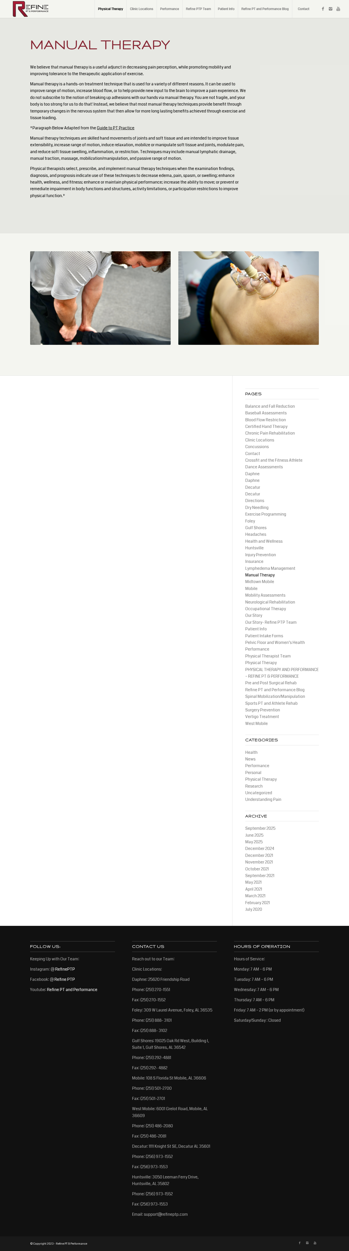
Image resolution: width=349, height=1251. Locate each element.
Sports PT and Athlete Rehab (271, 703)
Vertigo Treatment (262, 717)
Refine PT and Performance (72, 990)
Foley (250, 521)
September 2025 (260, 828)
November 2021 (259, 862)
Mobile (251, 589)
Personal (253, 773)
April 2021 (253, 889)
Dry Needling (257, 507)
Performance (257, 649)
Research (254, 786)
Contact (252, 454)
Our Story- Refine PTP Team (271, 622)
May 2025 (254, 842)
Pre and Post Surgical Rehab (271, 683)
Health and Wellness (264, 541)
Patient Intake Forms (264, 636)
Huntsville (254, 548)
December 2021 (259, 855)
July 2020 (253, 909)
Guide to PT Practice (115, 128)
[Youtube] (338, 9)
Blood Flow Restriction (265, 420)
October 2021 (257, 869)
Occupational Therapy (265, 609)
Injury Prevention (260, 555)
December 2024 (259, 848)
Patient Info (256, 629)
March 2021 (255, 896)
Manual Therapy (260, 575)
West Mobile (256, 723)
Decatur (252, 487)
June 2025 (254, 835)
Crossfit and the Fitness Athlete (274, 460)
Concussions (257, 447)
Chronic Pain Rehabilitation (270, 433)
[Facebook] (323, 9)
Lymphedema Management (270, 568)
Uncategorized (258, 793)
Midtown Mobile (259, 582)
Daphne (252, 474)
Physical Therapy (261, 663)
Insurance (254, 561)
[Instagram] (330, 9)
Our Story (253, 615)
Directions (254, 501)
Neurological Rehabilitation (270, 602)
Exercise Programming (265, 514)
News (250, 759)
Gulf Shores (255, 528)
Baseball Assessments (266, 413)
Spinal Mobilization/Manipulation (275, 696)
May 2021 (253, 882)
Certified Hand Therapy (266, 426)
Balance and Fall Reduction (270, 406)
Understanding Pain (263, 799)
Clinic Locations (259, 440)
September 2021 (259, 876)
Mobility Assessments (265, 595)
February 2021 (257, 903)
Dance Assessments (264, 467)
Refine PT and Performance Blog (275, 690)
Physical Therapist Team (268, 656)
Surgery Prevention (262, 710)
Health (251, 752)
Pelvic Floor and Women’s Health (275, 642)
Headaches (255, 534)
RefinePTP (65, 969)
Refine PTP (64, 979)
